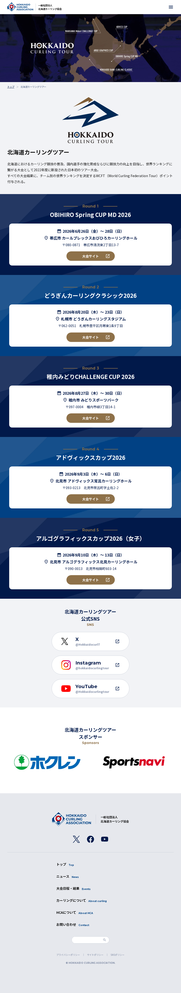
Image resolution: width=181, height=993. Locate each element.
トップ (65, 864)
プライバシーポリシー (68, 954)
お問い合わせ (72, 924)
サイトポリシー (95, 954)
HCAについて (74, 912)
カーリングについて (81, 900)
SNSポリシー (117, 954)
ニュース (67, 876)
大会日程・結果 (73, 888)
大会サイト (90, 256)
